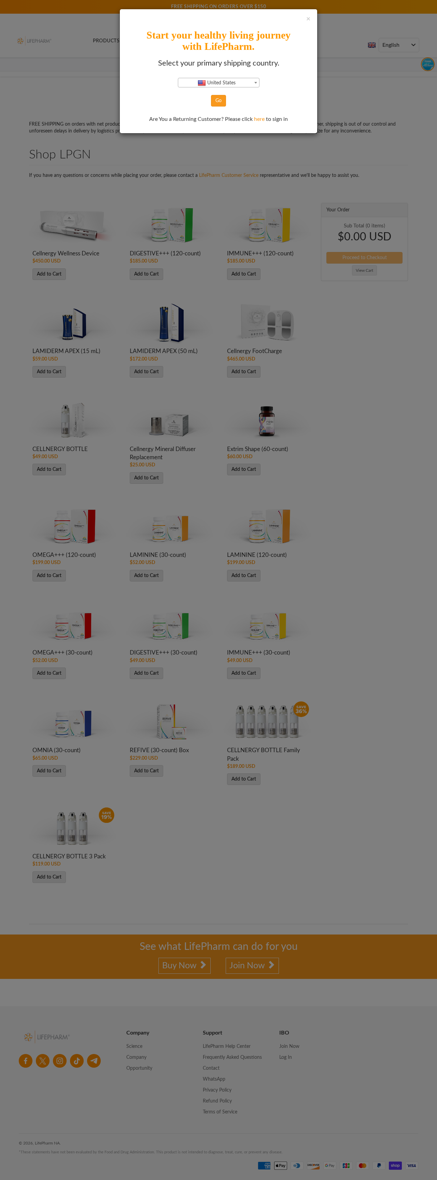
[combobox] (218, 82)
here (260, 119)
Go (218, 100)
